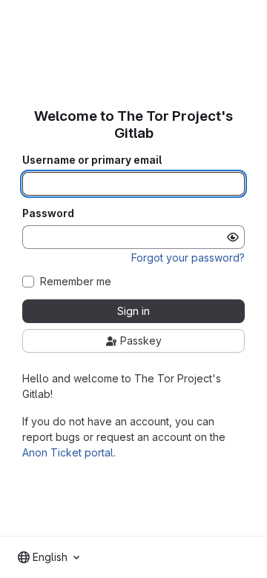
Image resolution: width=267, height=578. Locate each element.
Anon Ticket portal (67, 452)
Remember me (75, 282)
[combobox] (48, 557)
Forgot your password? (188, 257)
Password (48, 213)
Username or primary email (92, 160)
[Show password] (233, 237)
